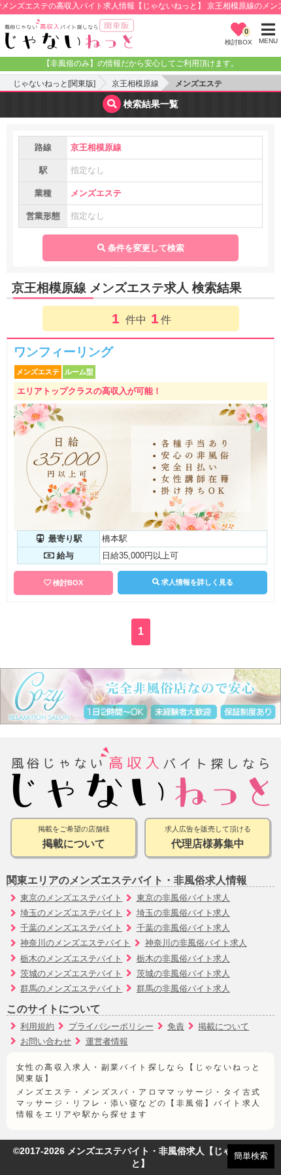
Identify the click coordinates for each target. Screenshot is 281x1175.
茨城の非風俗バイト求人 (183, 973)
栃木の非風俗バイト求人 (183, 958)
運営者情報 (107, 1041)
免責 (175, 1026)
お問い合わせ (45, 1041)
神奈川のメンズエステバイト (75, 943)
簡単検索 (251, 1156)
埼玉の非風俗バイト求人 (183, 913)
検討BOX (68, 583)
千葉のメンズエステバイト (71, 928)
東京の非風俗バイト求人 (183, 898)
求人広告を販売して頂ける (208, 837)
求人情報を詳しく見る (196, 582)
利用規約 (37, 1026)
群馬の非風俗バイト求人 (183, 988)
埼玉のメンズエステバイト (71, 913)
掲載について (223, 1026)
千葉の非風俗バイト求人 (183, 928)
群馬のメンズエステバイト (71, 988)
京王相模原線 (135, 83)
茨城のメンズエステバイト (71, 973)
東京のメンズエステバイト (71, 898)
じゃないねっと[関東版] (54, 83)
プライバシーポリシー (111, 1026)
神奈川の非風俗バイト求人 (196, 943)
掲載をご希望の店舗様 (74, 837)
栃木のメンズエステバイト (71, 958)
